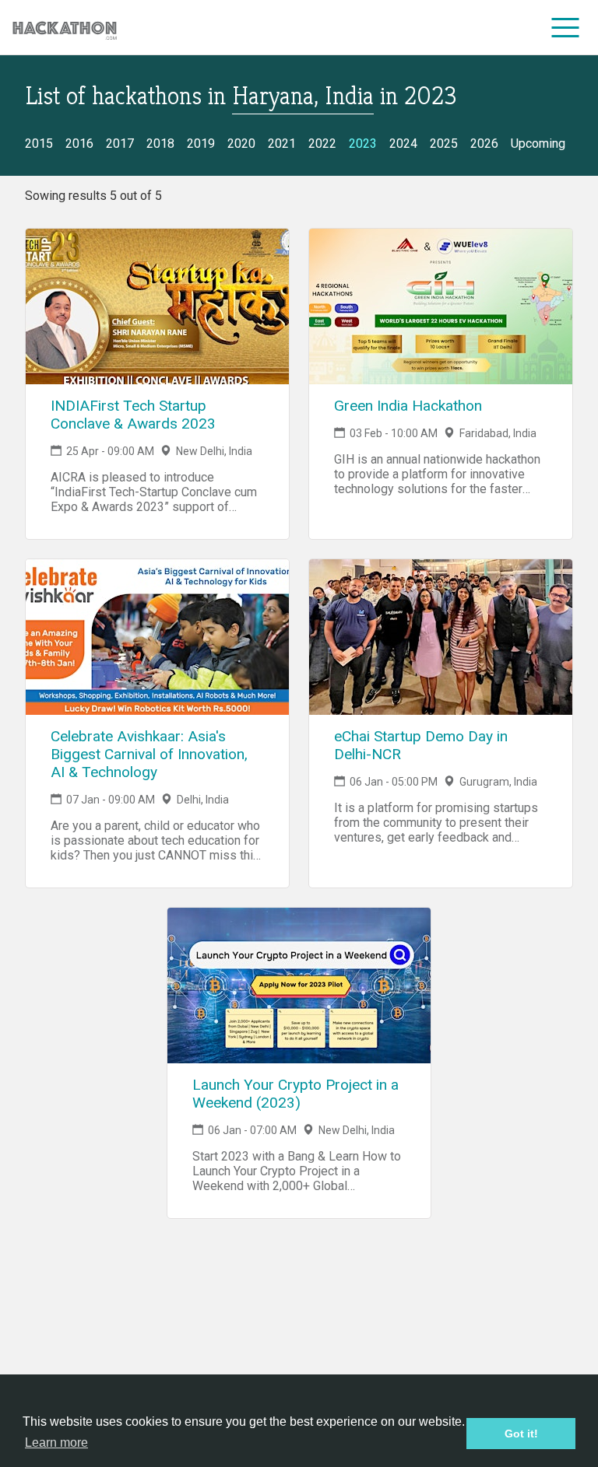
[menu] (565, 27)
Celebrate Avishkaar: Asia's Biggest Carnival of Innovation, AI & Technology (149, 754)
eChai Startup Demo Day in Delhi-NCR (421, 745)
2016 (79, 143)
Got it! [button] (521, 1433)
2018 (160, 143)
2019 (201, 143)
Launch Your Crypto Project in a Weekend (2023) (295, 1094)
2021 (282, 143)
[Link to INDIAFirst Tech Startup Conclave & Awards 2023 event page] (157, 306)
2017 (120, 143)
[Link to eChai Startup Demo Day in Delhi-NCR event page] (440, 637)
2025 (444, 143)
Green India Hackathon (408, 406)
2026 (484, 143)
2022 (322, 143)
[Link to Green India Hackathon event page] (440, 306)
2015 (39, 143)
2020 (241, 143)
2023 (363, 143)
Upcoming (538, 143)
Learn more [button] (56, 1442)
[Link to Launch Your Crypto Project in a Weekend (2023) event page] (299, 985)
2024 (403, 143)
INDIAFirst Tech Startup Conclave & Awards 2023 (133, 414)
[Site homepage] (64, 27)
